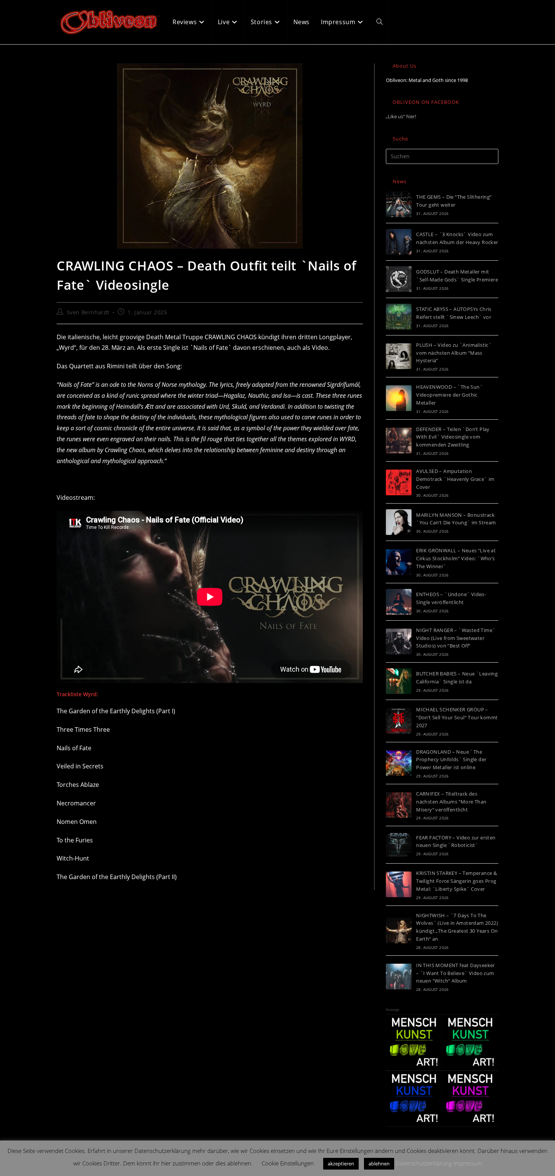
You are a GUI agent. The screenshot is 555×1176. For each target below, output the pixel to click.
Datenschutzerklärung (424, 1163)
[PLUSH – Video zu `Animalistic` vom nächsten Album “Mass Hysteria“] (399, 356)
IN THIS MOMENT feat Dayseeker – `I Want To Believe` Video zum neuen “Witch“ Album (455, 973)
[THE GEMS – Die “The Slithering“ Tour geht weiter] (399, 204)
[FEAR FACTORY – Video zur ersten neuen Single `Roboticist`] (399, 845)
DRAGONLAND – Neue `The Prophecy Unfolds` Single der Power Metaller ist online (451, 759)
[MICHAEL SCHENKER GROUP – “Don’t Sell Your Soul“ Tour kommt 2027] (399, 721)
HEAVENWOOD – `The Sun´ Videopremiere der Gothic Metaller (449, 394)
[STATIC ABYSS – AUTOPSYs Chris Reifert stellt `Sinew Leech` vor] (399, 316)
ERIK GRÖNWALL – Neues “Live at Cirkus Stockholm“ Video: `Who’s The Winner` (456, 558)
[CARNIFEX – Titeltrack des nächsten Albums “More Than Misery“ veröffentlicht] (399, 805)
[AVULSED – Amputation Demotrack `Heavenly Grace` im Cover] (399, 482)
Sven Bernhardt (88, 312)
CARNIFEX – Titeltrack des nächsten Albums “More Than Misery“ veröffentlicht (451, 801)
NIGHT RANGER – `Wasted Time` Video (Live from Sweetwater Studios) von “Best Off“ (455, 638)
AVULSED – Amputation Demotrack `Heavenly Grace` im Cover (455, 479)
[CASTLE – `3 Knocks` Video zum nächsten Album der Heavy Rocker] (399, 242)
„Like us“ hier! (401, 116)
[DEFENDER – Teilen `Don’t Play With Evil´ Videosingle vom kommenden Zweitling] (399, 440)
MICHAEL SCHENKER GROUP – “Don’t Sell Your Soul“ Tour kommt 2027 (457, 717)
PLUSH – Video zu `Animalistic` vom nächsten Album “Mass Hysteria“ (454, 353)
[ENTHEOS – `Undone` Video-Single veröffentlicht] (399, 602)
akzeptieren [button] (341, 1163)
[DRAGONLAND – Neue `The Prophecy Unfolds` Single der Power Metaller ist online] (399, 763)
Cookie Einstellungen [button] (288, 1163)
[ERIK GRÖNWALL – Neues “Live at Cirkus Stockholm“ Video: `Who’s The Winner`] (399, 562)
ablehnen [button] (379, 1163)
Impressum (467, 1163)
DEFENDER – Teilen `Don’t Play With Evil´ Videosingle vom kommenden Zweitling (453, 437)
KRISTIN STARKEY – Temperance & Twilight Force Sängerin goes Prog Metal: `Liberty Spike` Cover (456, 881)
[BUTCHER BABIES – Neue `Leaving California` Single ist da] (399, 681)
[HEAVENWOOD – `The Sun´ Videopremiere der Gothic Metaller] (399, 398)
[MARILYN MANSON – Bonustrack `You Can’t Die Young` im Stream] (399, 522)
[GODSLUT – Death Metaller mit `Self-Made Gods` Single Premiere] (399, 279)
